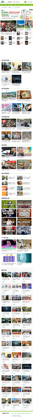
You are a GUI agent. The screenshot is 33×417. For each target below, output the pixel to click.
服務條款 (18, 413)
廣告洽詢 (29, 413)
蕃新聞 (2, 4)
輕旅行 (5, 4)
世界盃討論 (30, 4)
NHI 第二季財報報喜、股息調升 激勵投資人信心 (6, 325)
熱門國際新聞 (5, 117)
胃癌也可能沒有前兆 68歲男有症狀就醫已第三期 (6, 359)
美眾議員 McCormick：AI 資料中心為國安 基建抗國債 (16, 348)
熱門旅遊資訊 (5, 88)
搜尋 (19, 4)
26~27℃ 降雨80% (16, 7)
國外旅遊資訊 (5, 173)
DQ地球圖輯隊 (10, 4)
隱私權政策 (22, 413)
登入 (29, 1)
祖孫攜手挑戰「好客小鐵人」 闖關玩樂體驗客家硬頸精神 (16, 313)
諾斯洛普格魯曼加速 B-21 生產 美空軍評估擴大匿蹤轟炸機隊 (27, 371)
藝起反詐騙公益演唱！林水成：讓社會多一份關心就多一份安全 (26, 302)
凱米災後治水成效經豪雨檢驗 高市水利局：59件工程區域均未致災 (27, 325)
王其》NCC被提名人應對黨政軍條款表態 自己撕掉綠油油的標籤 (27, 291)
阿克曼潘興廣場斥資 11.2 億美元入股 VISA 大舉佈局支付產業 (27, 382)
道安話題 (4, 145)
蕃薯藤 (3, 1)
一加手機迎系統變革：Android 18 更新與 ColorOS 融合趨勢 (6, 313)
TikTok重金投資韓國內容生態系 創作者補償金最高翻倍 (16, 382)
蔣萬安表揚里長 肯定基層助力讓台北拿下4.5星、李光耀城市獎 (16, 359)
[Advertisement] (16, 53)
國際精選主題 (5, 198)
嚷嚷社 (15, 4)
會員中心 (15, 413)
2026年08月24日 (5, 7)
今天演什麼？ (5, 237)
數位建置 (25, 413)
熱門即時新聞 (5, 60)
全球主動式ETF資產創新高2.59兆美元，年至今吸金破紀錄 (6, 382)
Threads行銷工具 (24, 4)
